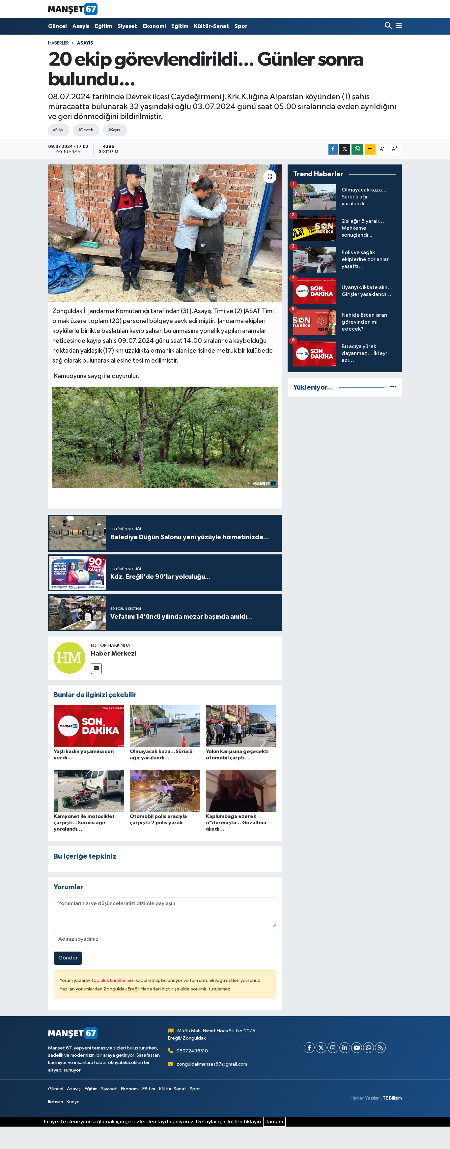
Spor (241, 26)
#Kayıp (114, 130)
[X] (321, 1047)
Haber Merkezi (113, 653)
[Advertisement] (345, 449)
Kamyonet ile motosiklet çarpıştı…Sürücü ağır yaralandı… (84, 823)
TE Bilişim (392, 1098)
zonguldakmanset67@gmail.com (212, 1064)
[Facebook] (309, 1047)
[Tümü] (393, 387)
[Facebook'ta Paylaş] (333, 149)
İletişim (55, 1101)
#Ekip (58, 130)
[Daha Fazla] (370, 149)
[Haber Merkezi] (69, 658)
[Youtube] (356, 1047)
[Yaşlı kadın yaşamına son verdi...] (89, 725)
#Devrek (85, 130)
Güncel (57, 26)
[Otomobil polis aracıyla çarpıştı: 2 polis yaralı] (165, 790)
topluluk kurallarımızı (114, 980)
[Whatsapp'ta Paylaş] (357, 149)
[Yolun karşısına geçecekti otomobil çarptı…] (241, 725)
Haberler (58, 43)
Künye (73, 1101)
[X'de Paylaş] (344, 149)
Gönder (68, 958)
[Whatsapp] (368, 1047)
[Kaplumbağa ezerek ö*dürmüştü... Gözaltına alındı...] (241, 790)
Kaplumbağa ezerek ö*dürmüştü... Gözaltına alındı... (236, 823)
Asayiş (80, 26)
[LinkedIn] (344, 1047)
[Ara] (389, 26)
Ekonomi (154, 26)
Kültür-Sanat (211, 26)
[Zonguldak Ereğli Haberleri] (73, 8)
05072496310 (192, 1050)
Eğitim (103, 26)
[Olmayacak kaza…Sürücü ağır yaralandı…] (165, 725)
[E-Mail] (96, 668)
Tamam (274, 1122)
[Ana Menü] (397, 26)
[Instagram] (332, 1047)
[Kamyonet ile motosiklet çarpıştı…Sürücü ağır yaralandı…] (89, 790)
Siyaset (127, 26)
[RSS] (380, 1047)
